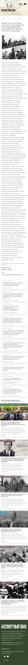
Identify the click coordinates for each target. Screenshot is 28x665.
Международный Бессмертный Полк (13, 404)
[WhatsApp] (8, 269)
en (20, 4)
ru (7, 660)
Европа (3, 511)
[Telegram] (10, 269)
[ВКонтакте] (2, 269)
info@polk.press (5, 648)
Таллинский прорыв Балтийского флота (12, 274)
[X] (6, 269)
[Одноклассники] (4, 269)
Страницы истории (7, 440)
